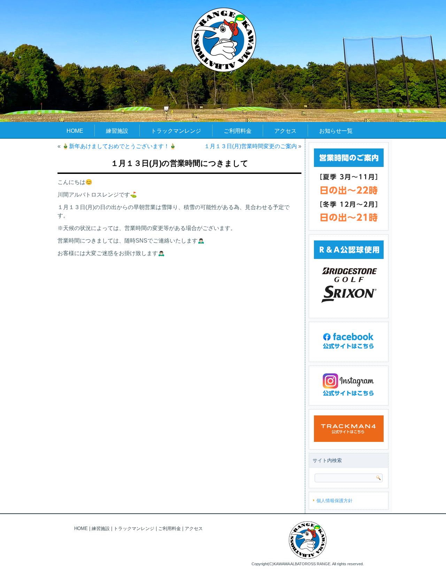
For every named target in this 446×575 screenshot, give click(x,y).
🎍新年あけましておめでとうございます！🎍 (119, 146)
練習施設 (117, 131)
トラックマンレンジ (176, 131)
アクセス (285, 131)
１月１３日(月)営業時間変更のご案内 (250, 146)
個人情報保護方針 (334, 500)
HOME (75, 131)
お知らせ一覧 (336, 131)
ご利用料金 (238, 131)
